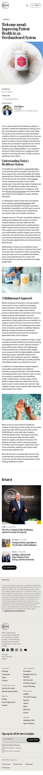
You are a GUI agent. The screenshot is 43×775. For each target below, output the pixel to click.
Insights (26, 694)
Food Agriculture (8, 702)
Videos (25, 703)
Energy (4, 699)
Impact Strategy (29, 686)
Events (25, 713)
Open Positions (28, 723)
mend (29, 151)
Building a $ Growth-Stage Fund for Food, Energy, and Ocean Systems (23, 557)
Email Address (8, 739)
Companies (6, 674)
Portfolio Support (29, 683)
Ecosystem (27, 671)
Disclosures (29, 764)
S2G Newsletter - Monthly (13, 748)
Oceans (4, 705)
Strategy (5, 671)
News (25, 706)
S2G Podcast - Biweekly (12, 751)
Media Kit (26, 709)
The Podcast (29, 697)
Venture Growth (8, 688)
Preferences (6, 768)
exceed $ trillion (32, 169)
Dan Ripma (19, 106)
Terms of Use (6, 764)
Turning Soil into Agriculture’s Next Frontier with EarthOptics (24, 543)
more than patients (22, 203)
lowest (35, 179)
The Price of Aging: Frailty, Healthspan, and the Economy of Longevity (17, 530)
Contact (5, 680)
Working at (29, 720)
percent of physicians (16, 191)
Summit (28, 680)
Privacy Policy (17, 764)
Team (4, 677)
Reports (26, 700)
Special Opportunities (9, 691)
